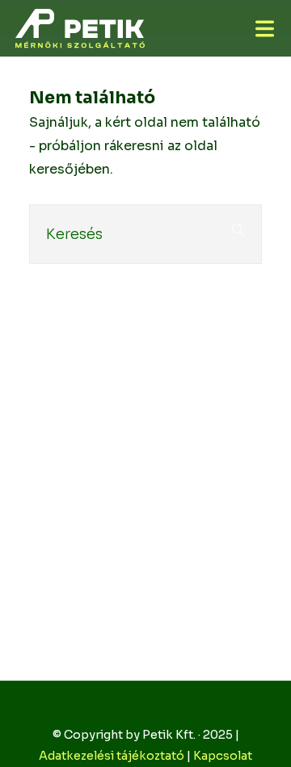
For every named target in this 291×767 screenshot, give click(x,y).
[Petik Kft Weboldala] (80, 27)
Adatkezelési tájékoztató (111, 755)
